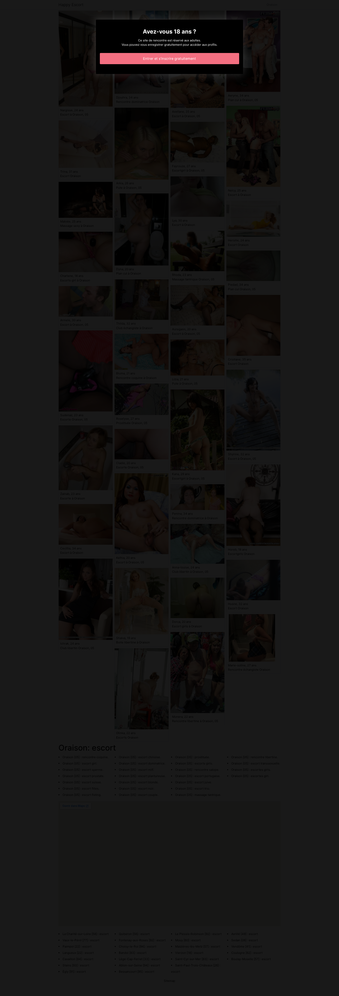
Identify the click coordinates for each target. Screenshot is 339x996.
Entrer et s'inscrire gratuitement (169, 59)
